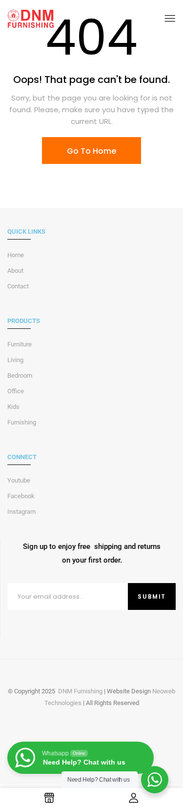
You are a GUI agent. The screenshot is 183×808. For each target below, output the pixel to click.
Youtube (18, 480)
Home (15, 255)
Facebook (21, 496)
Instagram (21, 511)
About (15, 270)
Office (15, 391)
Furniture (19, 344)
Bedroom (19, 375)
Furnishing (21, 422)
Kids (13, 406)
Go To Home (91, 151)
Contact (18, 286)
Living (15, 360)
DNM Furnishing (80, 691)
